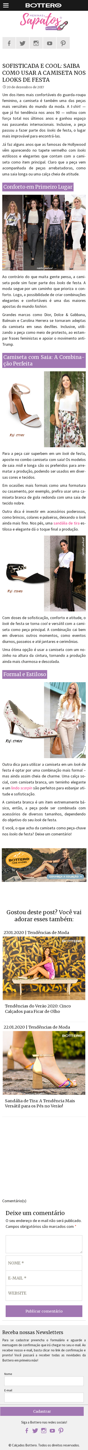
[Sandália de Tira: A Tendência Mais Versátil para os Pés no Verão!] (44, 1062)
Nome (8, 1374)
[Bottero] (44, 22)
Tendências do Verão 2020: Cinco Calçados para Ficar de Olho (38, 1008)
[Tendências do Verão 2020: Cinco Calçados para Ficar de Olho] (44, 968)
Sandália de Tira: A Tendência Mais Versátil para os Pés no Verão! (40, 1103)
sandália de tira (66, 523)
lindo (21, 788)
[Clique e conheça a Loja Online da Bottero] (44, 865)
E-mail (8, 1390)
